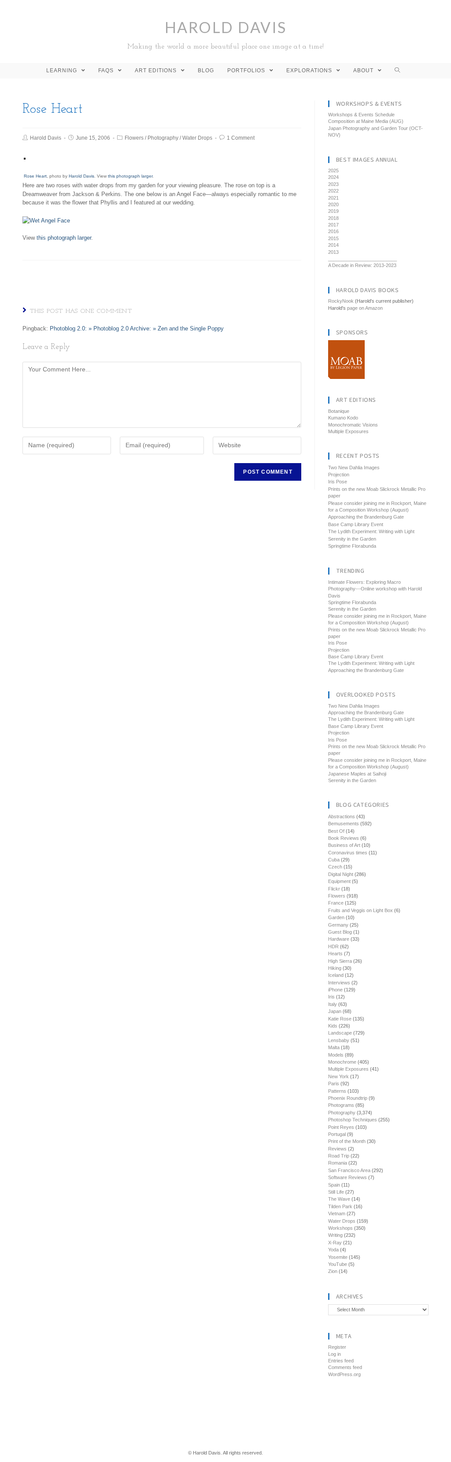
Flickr (334, 888)
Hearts (335, 953)
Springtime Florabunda (352, 546)
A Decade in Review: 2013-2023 (362, 265)
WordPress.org (344, 1374)
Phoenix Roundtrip (347, 1098)
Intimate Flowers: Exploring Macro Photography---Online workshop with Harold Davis (375, 588)
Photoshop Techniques (352, 1119)
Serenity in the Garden (352, 539)
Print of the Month (347, 1141)
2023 (333, 184)
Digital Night (340, 874)
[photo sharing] (25, 158)
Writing (335, 1235)
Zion (332, 1271)
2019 (333, 211)
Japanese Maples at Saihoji (357, 773)
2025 (333, 170)
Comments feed (345, 1367)
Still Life (336, 1192)
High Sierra (340, 961)
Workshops (340, 1228)
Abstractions (341, 816)
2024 (333, 177)
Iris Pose (337, 481)
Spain (334, 1184)
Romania (337, 1162)
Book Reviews (343, 838)
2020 (333, 204)
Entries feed (341, 1360)
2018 (333, 218)
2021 (333, 197)
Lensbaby (338, 1040)
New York (338, 1076)
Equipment (339, 881)
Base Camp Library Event (355, 524)
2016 (333, 231)
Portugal (337, 1134)
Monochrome (342, 1062)
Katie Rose (339, 1018)
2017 (333, 224)
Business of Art (344, 845)
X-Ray (335, 1242)
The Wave (339, 1199)
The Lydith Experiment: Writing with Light (371, 531)
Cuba (334, 859)
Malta (334, 1047)
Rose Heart (35, 176)
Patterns (337, 1091)
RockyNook (341, 301)
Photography (163, 138)
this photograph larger (130, 176)
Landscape (340, 1032)
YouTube (337, 1264)
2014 (333, 245)
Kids (332, 1025)
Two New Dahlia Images (354, 467)
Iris (331, 996)
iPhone (335, 989)
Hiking (334, 968)
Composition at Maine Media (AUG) (365, 121)
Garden (336, 917)
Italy (332, 1004)
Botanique (338, 411)
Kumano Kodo (343, 417)
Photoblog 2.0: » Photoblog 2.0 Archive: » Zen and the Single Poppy (137, 328)
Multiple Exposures (348, 431)
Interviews (339, 982)
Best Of (336, 831)
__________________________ (362, 258)
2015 (333, 238)
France (336, 902)
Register (337, 1347)
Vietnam (336, 1213)
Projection (338, 474)
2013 (333, 252)
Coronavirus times (347, 852)
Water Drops (197, 138)
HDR (333, 946)
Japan (334, 1011)
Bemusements (343, 823)
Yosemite (337, 1257)
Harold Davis (225, 34)
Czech (335, 866)
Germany (338, 925)
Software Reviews (347, 1177)
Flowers (134, 138)
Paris (333, 1083)
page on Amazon (365, 308)
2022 (333, 190)
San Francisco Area (349, 1170)
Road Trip (338, 1155)
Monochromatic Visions (353, 424)
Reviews (337, 1148)
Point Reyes (341, 1127)
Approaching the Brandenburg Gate (366, 516)
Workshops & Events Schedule (361, 114)
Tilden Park (340, 1206)
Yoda (333, 1249)
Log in (334, 1354)
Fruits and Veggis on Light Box (360, 910)
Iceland (336, 975)
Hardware (338, 939)
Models (336, 1055)
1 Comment (241, 138)
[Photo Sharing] (46, 220)
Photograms (341, 1105)
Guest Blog (340, 932)
